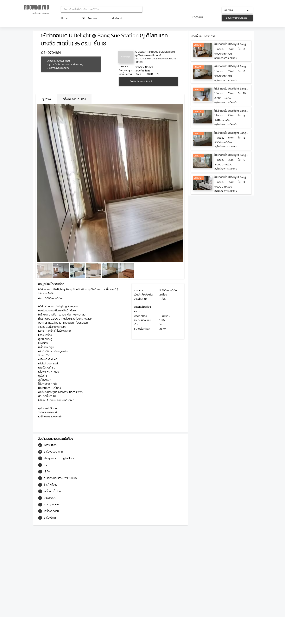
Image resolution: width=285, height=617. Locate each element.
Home (64, 18)
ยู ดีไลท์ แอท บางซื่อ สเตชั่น (148, 55)
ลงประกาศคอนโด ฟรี (236, 18)
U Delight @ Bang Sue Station (155, 52)
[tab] (47, 99)
